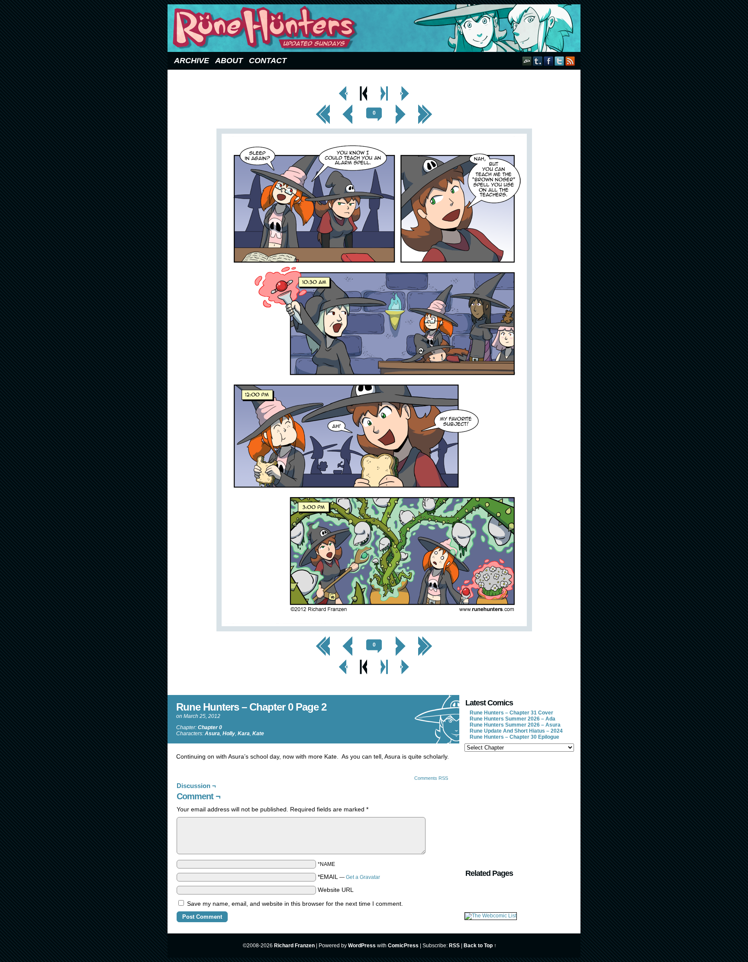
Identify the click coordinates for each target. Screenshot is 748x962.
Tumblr (537, 60)
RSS (570, 60)
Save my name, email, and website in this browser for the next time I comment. (295, 903)
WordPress (362, 946)
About (229, 60)
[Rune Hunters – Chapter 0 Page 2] (374, 629)
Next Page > (404, 88)
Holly (228, 733)
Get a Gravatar (363, 877)
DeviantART (527, 60)
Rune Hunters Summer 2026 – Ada (512, 719)
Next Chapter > (384, 88)
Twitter (559, 60)
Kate (258, 733)
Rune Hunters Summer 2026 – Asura (515, 725)
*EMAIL (349, 876)
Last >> (425, 107)
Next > (400, 107)
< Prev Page (343, 88)
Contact (268, 60)
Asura (212, 733)
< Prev (348, 107)
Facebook (548, 60)
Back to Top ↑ (480, 946)
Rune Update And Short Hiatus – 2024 (516, 731)
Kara (244, 733)
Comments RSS (431, 778)
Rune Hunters (375, 28)
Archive (191, 60)
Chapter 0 (210, 727)
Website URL (336, 889)
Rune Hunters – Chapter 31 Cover (511, 713)
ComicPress (403, 946)
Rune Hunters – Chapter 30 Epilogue (514, 737)
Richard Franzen (294, 946)
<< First (323, 107)
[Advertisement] (518, 809)
